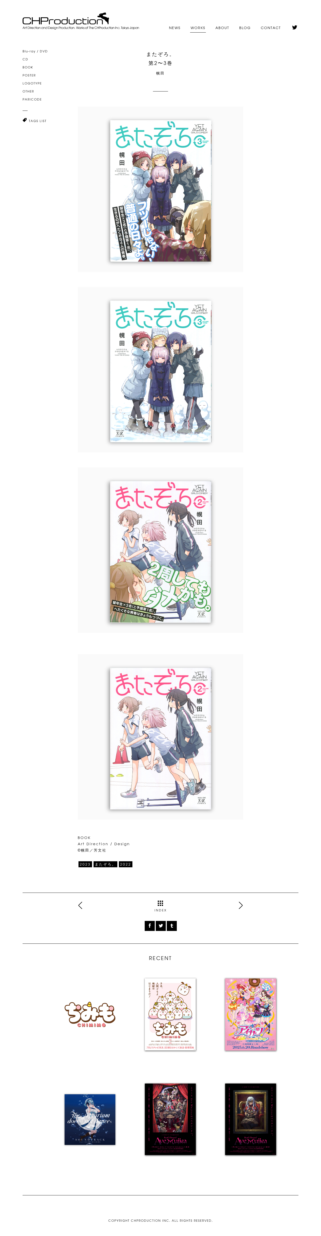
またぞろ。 (105, 864)
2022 (125, 864)
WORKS (198, 28)
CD (25, 59)
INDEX (160, 910)
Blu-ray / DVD (35, 51)
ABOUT (222, 28)
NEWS (175, 28)
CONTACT (271, 28)
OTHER (28, 91)
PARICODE (32, 99)
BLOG (245, 28)
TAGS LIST (38, 121)
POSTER (29, 75)
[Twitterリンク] (294, 26)
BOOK (28, 67)
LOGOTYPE (32, 83)
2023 (85, 864)
